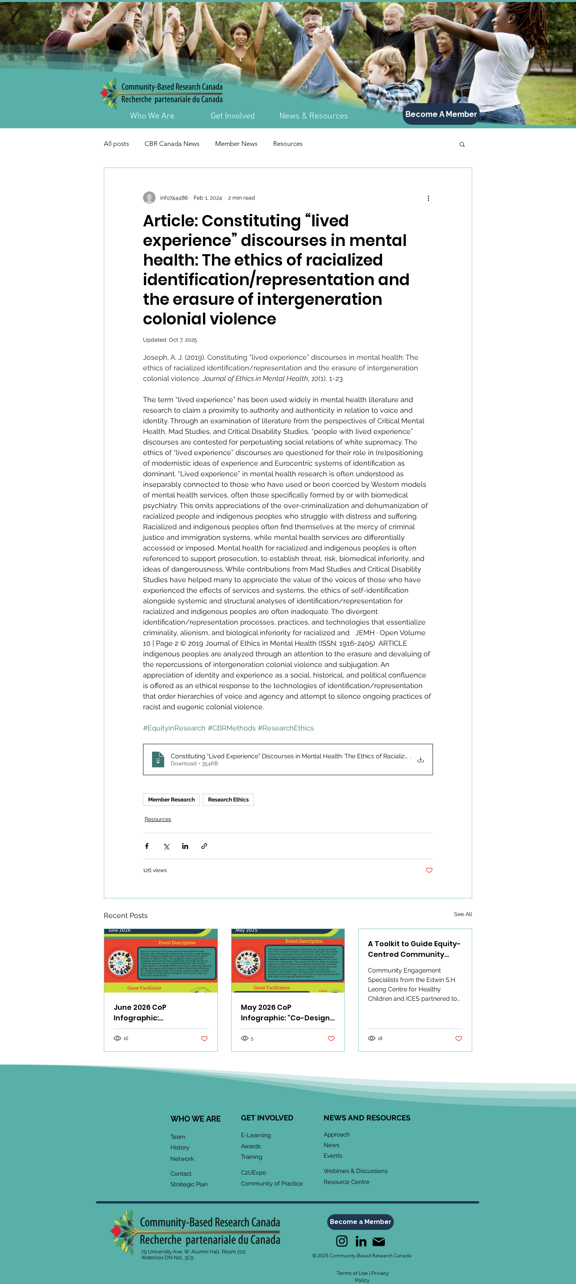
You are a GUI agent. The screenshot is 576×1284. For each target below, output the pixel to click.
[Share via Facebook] (146, 846)
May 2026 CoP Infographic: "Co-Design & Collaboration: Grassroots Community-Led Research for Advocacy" (286, 1012)
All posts (116, 144)
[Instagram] (342, 1241)
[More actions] (428, 197)
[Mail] (378, 1241)
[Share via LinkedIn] (185, 846)
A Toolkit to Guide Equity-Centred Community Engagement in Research (414, 949)
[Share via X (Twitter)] (166, 846)
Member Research (171, 799)
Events (333, 1155)
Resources (287, 144)
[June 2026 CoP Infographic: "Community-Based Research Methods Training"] (160, 961)
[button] (462, 144)
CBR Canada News (172, 144)
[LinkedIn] (361, 1241)
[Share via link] (204, 846)
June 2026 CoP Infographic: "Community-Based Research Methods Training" (150, 1012)
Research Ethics (228, 799)
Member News (236, 144)
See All (463, 914)
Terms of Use (352, 1273)
